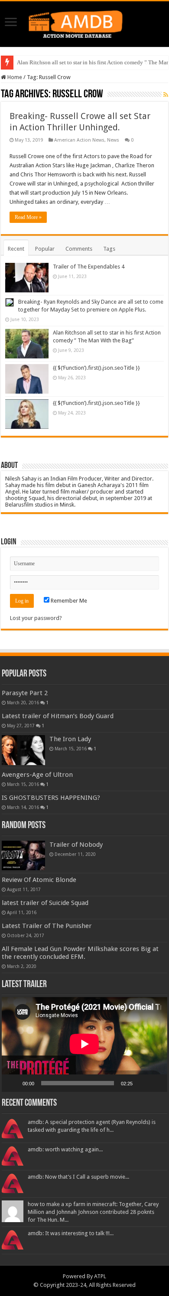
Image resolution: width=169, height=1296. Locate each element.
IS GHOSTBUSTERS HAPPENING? (51, 798)
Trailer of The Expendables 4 (88, 266)
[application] (84, 1044)
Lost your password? (36, 618)
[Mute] (142, 1083)
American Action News (79, 140)
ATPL (100, 1276)
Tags (109, 248)
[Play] (13, 1083)
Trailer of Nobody (76, 845)
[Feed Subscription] (165, 94)
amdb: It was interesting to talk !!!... (71, 1233)
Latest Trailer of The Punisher (47, 926)
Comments (78, 248)
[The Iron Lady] (23, 750)
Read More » (28, 217)
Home (14, 77)
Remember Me (68, 600)
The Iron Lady (70, 739)
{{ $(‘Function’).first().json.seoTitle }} (96, 368)
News (113, 140)
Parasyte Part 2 (25, 693)
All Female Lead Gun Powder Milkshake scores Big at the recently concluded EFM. (80, 953)
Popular (45, 248)
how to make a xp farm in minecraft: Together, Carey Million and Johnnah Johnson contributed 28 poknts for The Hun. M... (93, 1212)
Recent (16, 248)
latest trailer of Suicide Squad (45, 903)
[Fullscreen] (156, 1083)
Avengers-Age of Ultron (37, 775)
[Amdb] (84, 22)
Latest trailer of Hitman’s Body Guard (58, 716)
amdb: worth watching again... (65, 1149)
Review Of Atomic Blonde (39, 880)
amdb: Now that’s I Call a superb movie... (78, 1176)
